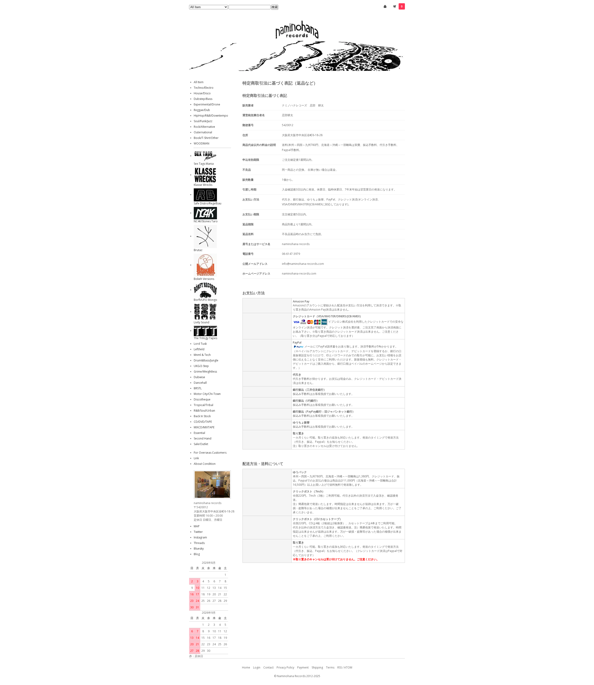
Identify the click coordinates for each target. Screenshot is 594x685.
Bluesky (199, 549)
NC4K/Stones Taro (206, 221)
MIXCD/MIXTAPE (204, 427)
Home (246, 667)
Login (256, 667)
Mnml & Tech (202, 355)
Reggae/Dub (202, 110)
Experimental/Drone (207, 104)
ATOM (348, 667)
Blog (197, 554)
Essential (199, 433)
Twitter (198, 532)
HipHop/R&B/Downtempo (211, 116)
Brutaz (198, 250)
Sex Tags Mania (204, 164)
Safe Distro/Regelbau (207, 203)
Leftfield (199, 349)
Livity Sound (201, 322)
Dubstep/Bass (203, 99)
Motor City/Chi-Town (207, 394)
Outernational (203, 132)
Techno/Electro (203, 88)
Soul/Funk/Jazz (203, 121)
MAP (197, 526)
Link (196, 458)
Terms (330, 667)
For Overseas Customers (210, 453)
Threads (199, 543)
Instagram (200, 537)
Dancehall (200, 383)
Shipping (317, 667)
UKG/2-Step (201, 366)
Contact (268, 667)
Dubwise (199, 377)
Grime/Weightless (205, 372)
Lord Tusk (200, 344)
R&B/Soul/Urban (204, 411)
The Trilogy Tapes (205, 338)
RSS (339, 667)
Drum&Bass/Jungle (206, 360)
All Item (198, 82)
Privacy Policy (285, 667)
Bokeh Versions (204, 279)
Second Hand (202, 438)
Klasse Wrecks (203, 185)
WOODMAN (201, 143)
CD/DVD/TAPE (203, 422)
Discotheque (202, 399)
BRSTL (198, 388)
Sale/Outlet (201, 444)
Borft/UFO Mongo (205, 300)
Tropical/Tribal (203, 405)
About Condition (205, 464)
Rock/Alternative (204, 127)
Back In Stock (202, 416)
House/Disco (202, 93)
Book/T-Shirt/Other (206, 138)
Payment (303, 667)
